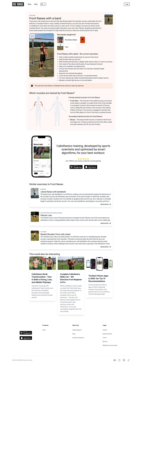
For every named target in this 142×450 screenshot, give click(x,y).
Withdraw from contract (110, 345)
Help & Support (77, 330)
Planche (72, 26)
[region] (41, 55)
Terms (105, 337)
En (42, 4)
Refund (105, 341)
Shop (29, 4)
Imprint (105, 330)
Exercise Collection (78, 337)
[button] (31, 55)
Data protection (107, 334)
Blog (35, 4)
